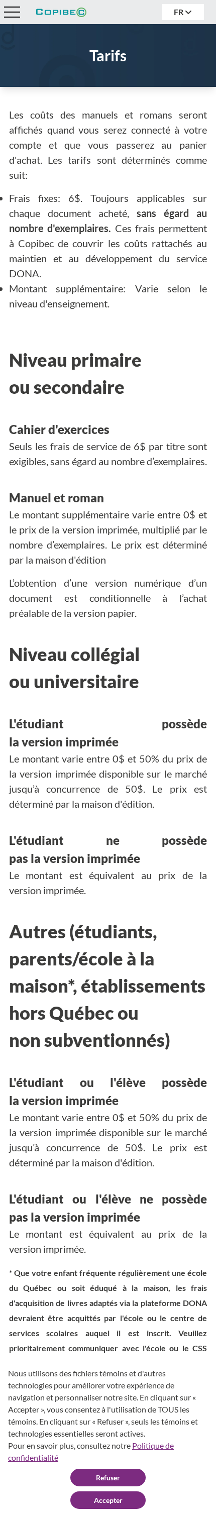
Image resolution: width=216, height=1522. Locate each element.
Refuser (108, 1477)
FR (179, 12)
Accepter (108, 1500)
